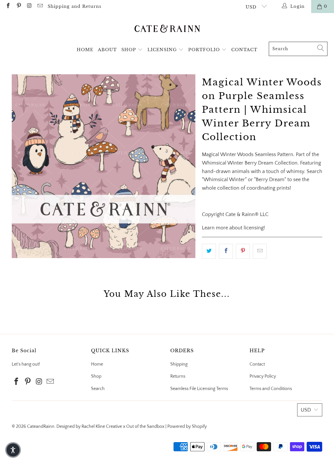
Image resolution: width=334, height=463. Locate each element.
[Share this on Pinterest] (243, 251)
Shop (96, 376)
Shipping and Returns (74, 6)
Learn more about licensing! (233, 228)
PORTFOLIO (204, 49)
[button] (13, 450)
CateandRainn (40, 426)
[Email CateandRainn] (39, 6)
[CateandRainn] (167, 29)
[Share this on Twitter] (209, 251)
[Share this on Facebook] (226, 251)
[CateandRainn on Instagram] (29, 6)
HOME (85, 49)
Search (98, 388)
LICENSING (162, 49)
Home (97, 364)
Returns (177, 376)
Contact (257, 364)
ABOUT (107, 49)
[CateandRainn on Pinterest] (18, 6)
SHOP (129, 49)
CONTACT (244, 49)
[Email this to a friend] (260, 251)
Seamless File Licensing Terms (199, 388)
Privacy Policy (263, 376)
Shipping (179, 364)
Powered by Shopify (187, 426)
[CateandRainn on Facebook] (8, 6)
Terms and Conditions (271, 388)
